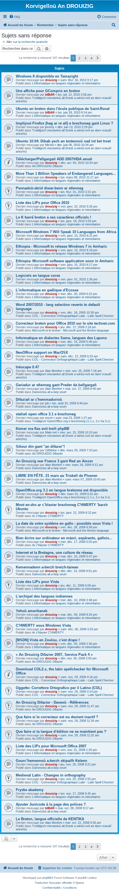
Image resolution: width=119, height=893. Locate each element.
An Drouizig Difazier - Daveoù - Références (52, 702)
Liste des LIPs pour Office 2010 (42, 203)
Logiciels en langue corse (38, 275)
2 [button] (79, 58)
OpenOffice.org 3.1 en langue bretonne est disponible (62, 490)
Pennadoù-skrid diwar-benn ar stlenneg (49, 188)
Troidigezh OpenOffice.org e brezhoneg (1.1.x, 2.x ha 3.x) (71, 421)
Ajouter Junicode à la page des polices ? (51, 804)
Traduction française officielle (53, 882)
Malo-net (51, 432)
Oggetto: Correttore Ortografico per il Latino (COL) (59, 688)
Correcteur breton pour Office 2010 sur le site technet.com (65, 323)
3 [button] (85, 58)
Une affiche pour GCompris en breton (48, 91)
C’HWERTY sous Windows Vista (43, 625)
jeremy (49, 127)
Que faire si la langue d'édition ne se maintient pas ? (61, 731)
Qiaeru (80, 882)
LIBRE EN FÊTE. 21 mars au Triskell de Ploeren (56, 476)
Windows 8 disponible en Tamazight (47, 76)
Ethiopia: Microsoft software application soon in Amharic (65, 261)
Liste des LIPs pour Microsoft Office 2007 (51, 746)
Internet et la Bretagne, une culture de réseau (54, 553)
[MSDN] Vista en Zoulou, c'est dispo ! (48, 640)
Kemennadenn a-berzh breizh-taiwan (47, 567)
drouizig (51, 80)
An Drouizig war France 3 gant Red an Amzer (54, 461)
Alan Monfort (53, 370)
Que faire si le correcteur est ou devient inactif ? (57, 717)
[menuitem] (14, 16)
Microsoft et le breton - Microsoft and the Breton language (70, 330)
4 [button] (91, 58)
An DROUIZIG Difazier (47, 166)
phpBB (46, 877)
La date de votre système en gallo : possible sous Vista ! (64, 523)
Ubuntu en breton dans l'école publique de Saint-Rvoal (63, 109)
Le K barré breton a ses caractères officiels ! (53, 217)
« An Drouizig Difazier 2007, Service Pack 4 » (54, 655)
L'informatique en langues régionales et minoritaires (66, 83)
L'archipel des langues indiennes (44, 596)
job (47, 403)
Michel (49, 144)
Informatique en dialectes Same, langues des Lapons (61, 338)
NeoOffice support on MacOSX (42, 352)
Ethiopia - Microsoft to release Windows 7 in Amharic (61, 246)
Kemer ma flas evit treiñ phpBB (42, 429)
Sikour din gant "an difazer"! (40, 446)
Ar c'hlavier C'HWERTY (48, 516)
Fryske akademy (29, 790)
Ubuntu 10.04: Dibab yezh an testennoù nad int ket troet (63, 141)
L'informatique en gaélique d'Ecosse (47, 290)
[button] (97, 58)
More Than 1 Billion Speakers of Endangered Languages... (66, 174)
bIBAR (50, 94)
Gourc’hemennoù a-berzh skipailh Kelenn (51, 761)
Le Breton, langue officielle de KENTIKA (50, 819)
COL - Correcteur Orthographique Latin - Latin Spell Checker (73, 315)
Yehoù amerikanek (31, 611)
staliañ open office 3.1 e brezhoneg (46, 414)
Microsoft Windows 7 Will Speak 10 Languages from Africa (66, 232)
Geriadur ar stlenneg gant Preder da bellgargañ (56, 385)
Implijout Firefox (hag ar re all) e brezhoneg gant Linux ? (64, 123)
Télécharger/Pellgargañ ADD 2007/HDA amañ (54, 159)
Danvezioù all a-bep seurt (49, 392)
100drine (51, 450)
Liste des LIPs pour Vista (37, 582)
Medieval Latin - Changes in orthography (51, 775)
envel (48, 417)
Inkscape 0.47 (27, 367)
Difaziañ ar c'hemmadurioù (39, 399)
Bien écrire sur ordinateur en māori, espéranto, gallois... (64, 538)
